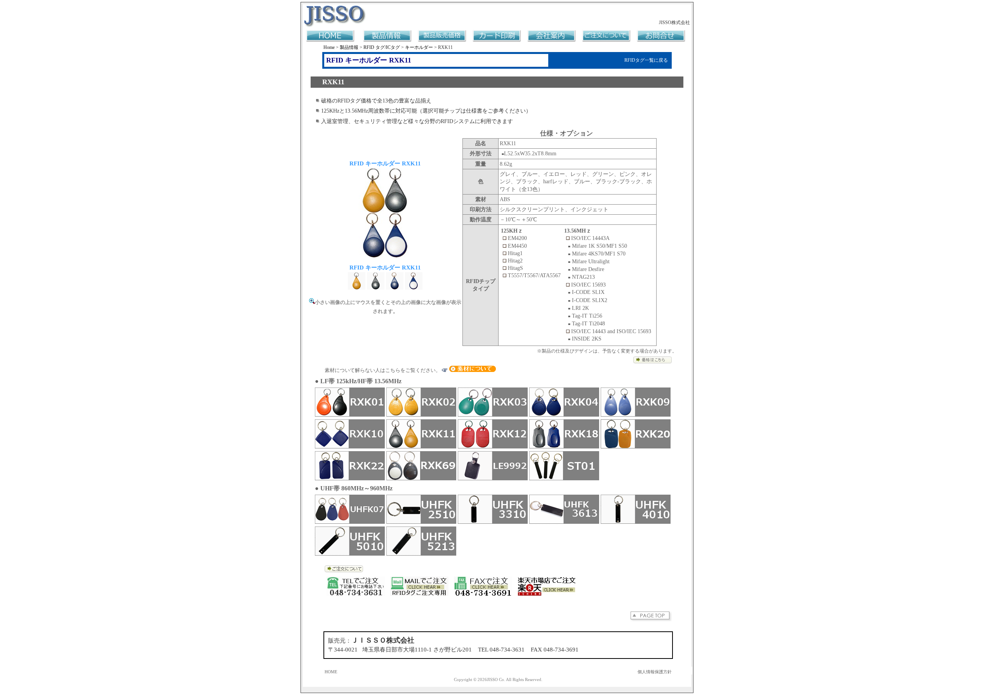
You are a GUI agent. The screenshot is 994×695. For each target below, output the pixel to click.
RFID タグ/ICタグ (381, 47)
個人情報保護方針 (655, 672)
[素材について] (472, 370)
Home (329, 47)
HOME (331, 672)
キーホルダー (419, 47)
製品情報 (349, 47)
